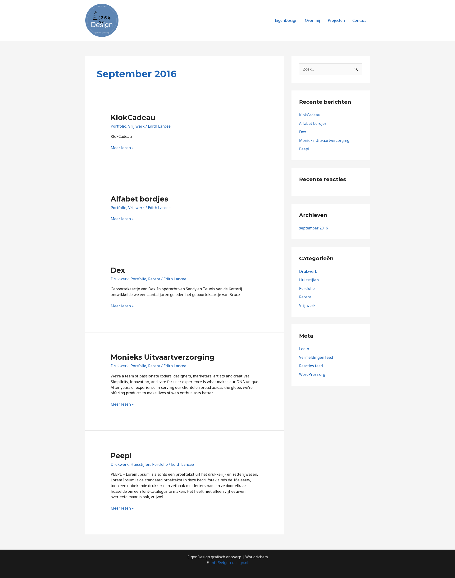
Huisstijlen (140, 464)
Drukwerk (120, 279)
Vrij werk (136, 126)
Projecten (336, 20)
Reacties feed (311, 365)
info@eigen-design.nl (229, 562)
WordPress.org (312, 374)
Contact (359, 20)
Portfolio (118, 126)
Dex (118, 270)
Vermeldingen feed (316, 357)
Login (304, 348)
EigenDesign (286, 20)
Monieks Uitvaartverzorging (162, 357)
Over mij (312, 20)
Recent (154, 279)
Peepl (121, 455)
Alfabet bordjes (139, 199)
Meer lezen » (122, 147)
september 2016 (313, 228)
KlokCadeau (133, 117)
